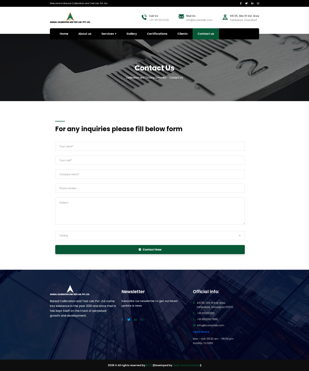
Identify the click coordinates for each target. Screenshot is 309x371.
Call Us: (154, 16)
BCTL (149, 365)
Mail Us (190, 16)
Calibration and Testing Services (146, 77)
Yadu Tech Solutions (186, 365)
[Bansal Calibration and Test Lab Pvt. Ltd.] (70, 17)
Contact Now (152, 249)
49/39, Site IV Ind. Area (244, 16)
